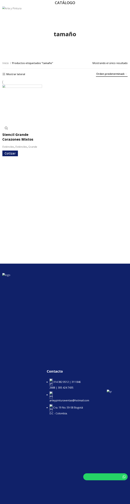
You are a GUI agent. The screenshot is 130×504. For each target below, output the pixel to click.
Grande (32, 146)
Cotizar (10, 153)
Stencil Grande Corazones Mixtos (17, 137)
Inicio (5, 63)
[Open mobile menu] (126, 8)
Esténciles (8, 146)
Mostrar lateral (15, 74)
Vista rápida (6, 128)
